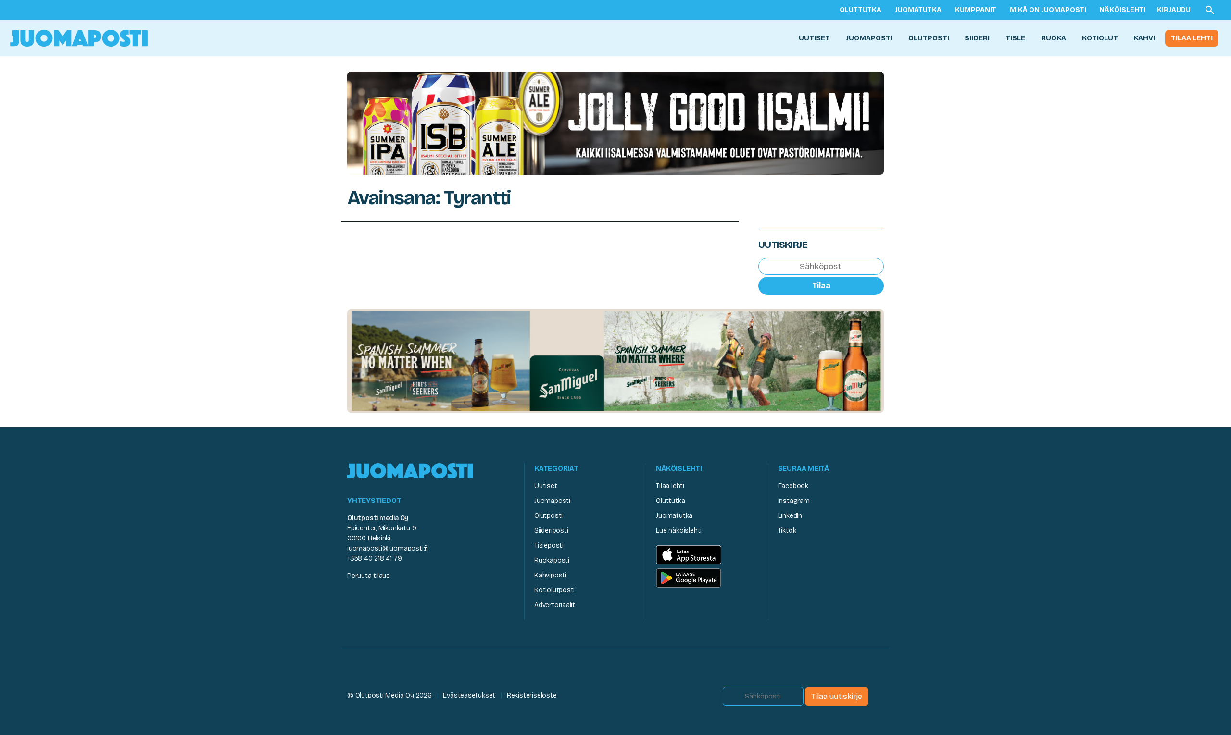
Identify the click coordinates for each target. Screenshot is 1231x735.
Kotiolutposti (554, 590)
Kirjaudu (1174, 10)
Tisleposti (549, 545)
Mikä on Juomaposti (1048, 10)
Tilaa (821, 285)
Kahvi (1144, 38)
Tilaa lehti (1192, 38)
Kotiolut (1100, 38)
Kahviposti (550, 575)
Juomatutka (918, 10)
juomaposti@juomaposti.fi (387, 548)
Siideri (977, 38)
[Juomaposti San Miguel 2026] (615, 360)
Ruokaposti (551, 560)
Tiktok (787, 531)
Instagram (794, 501)
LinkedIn (790, 516)
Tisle (1015, 38)
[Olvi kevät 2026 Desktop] (615, 122)
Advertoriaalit (554, 605)
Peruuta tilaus (368, 576)
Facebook (793, 486)
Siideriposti (551, 531)
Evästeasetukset (469, 695)
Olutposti (928, 38)
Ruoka (1053, 38)
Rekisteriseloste (532, 695)
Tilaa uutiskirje (836, 696)
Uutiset (814, 38)
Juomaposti (869, 38)
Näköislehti (1122, 10)
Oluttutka (860, 10)
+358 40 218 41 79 (374, 558)
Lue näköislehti (679, 531)
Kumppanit (975, 10)
